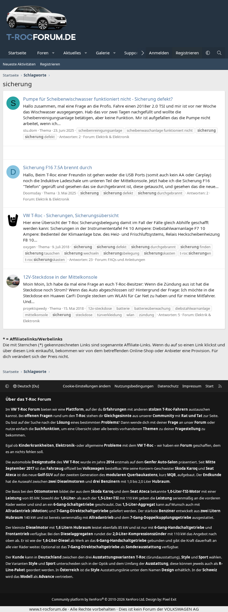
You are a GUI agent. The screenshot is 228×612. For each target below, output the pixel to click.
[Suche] (219, 53)
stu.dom (30, 130)
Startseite (17, 52)
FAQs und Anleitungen (126, 259)
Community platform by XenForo (98, 599)
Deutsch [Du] (28, 386)
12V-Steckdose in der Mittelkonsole (60, 277)
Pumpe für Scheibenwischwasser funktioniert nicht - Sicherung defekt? (98, 99)
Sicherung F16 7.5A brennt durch (57, 167)
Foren (42, 52)
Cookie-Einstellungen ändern (87, 386)
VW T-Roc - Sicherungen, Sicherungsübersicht (71, 215)
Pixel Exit (169, 599)
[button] (53, 53)
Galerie (103, 52)
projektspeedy (35, 308)
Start (209, 386)
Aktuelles (72, 52)
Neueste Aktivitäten (19, 64)
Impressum (191, 386)
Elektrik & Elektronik (112, 136)
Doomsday (32, 193)
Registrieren (50, 64)
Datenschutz (168, 386)
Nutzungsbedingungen (134, 386)
